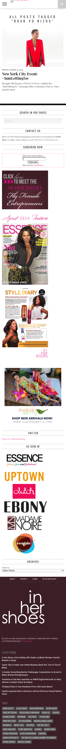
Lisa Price (32, 716)
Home (35, 579)
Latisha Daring (25, 721)
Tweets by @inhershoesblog (13, 438)
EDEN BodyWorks (36, 708)
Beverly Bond (49, 729)
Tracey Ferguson (10, 733)
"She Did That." (43, 725)
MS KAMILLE (26, 641)
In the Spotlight (49, 579)
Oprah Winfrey (9, 741)
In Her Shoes (51, 708)
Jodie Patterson (10, 712)
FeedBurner (38, 165)
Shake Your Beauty (10, 737)
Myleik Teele (19, 725)
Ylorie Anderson (25, 729)
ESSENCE (38, 729)
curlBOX (42, 733)
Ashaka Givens (9, 716)
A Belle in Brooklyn (28, 733)
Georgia (56, 712)
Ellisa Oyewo (22, 708)
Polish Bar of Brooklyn (29, 712)
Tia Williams (44, 716)
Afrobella (7, 725)
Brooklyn (21, 716)
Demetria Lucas (9, 721)
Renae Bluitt (8, 708)
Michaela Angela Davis (43, 721)
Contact (23, 579)
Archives (5, 567)
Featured (30, 725)
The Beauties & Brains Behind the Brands (38, 737)
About (12, 579)
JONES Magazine (9, 729)
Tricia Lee (46, 712)
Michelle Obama (24, 741)
